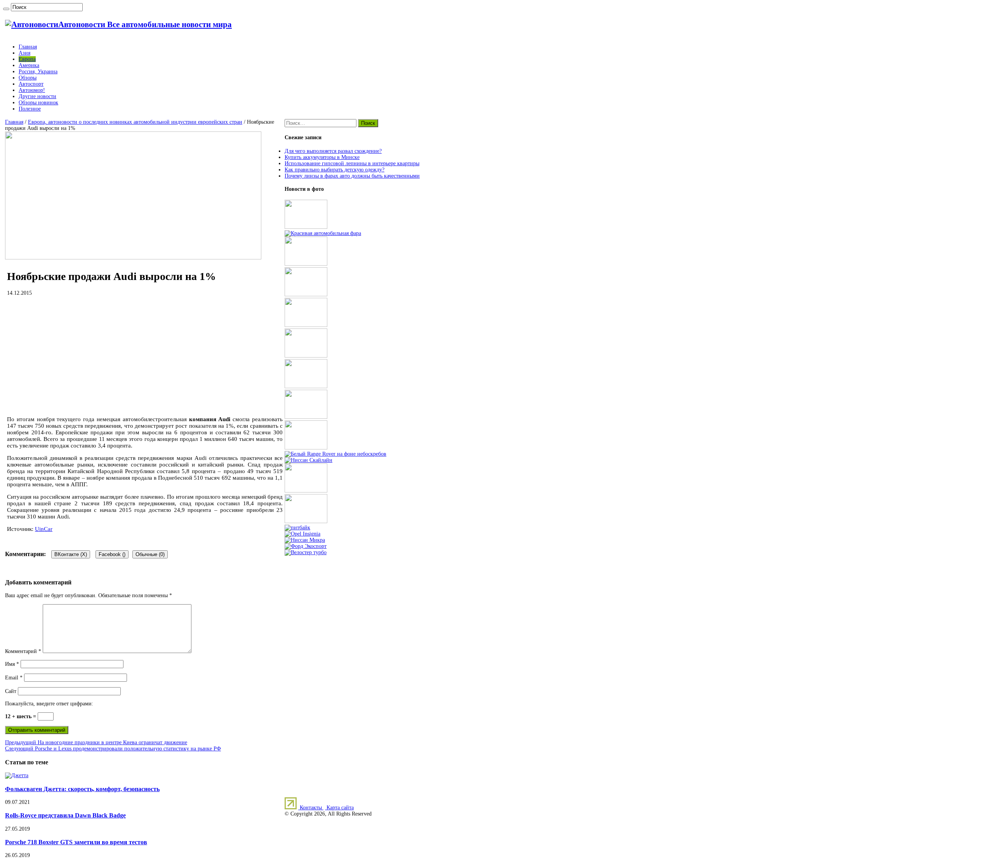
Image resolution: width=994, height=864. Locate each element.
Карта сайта (339, 807)
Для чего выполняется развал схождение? (333, 151)
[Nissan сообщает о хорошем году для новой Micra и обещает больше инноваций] (305, 540)
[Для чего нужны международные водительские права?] (306, 448)
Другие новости (37, 96)
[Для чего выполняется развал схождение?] (306, 227)
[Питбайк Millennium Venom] (297, 527)
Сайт (10, 691)
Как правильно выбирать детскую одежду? (334, 170)
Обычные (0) (150, 554)
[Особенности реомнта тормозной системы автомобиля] (306, 386)
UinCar (43, 529)
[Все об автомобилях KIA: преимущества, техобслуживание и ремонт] (306, 521)
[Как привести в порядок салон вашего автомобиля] (306, 264)
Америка (29, 65)
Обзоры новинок (38, 102)
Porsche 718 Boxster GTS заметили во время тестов (76, 842)
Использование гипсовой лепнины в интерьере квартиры (352, 163)
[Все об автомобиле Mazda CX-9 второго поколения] (306, 325)
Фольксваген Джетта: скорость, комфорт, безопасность (82, 789)
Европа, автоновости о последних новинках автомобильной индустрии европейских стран (135, 122)
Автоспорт (31, 84)
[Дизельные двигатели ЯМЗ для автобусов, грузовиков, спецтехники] (306, 294)
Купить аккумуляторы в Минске (322, 157)
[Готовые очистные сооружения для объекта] (306, 417)
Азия (24, 53)
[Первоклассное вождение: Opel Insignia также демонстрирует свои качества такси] (302, 534)
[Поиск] (6, 9)
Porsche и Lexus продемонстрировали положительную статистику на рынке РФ (113, 749)
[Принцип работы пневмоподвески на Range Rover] (335, 454)
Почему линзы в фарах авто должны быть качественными (352, 176)
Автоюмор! (32, 90)
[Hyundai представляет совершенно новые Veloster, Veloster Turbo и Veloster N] (306, 552)
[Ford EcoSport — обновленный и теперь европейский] (306, 546)
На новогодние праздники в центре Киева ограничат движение (96, 742)
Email (14, 678)
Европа (27, 59)
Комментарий (23, 651)
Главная (28, 47)
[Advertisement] (145, 356)
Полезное (30, 109)
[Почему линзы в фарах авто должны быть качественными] (323, 233)
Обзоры (27, 78)
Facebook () (112, 554)
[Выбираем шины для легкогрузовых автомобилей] (306, 356)
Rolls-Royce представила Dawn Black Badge (65, 815)
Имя (12, 664)
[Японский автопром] (308, 460)
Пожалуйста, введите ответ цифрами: (49, 704)
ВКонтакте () (70, 554)
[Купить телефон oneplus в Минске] (306, 491)
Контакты (310, 807)
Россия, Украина (38, 71)
